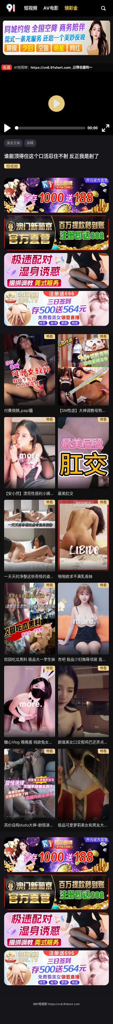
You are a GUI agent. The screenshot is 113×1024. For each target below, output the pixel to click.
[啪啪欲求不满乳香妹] (83, 535)
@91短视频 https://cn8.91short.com (56, 1004)
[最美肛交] (83, 453)
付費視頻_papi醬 (18, 410)
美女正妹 (13, 143)
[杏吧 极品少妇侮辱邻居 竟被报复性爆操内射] (83, 618)
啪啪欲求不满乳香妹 (75, 576)
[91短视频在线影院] (11, 8)
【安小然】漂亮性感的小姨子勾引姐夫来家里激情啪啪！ (29, 493)
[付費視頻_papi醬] (29, 370)
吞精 (30, 143)
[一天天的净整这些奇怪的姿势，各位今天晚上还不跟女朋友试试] (29, 535)
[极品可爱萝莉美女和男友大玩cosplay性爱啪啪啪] (83, 784)
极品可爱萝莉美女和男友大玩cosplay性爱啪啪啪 (83, 825)
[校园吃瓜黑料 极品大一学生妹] (29, 618)
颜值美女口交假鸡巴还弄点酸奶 (83, 742)
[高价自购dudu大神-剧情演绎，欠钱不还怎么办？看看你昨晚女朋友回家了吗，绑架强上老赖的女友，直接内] (29, 784)
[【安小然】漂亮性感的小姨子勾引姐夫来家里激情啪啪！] (29, 453)
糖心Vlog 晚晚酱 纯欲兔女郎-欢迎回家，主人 (29, 742)
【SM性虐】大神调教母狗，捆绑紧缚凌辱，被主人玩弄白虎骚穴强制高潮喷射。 (83, 410)
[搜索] (103, 8)
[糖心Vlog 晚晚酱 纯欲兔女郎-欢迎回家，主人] (29, 701)
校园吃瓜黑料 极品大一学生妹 (29, 659)
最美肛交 (65, 493)
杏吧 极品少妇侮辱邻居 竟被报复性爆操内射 (83, 659)
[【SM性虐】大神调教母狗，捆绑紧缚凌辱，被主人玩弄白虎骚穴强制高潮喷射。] (83, 370)
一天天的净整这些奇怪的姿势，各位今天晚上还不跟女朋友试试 (29, 576)
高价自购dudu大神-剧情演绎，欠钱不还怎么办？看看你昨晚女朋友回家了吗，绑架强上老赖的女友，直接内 (29, 825)
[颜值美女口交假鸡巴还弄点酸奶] (83, 701)
